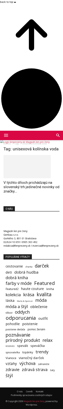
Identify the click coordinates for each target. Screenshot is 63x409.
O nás (20, 391)
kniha (50, 289)
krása (28, 294)
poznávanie (18, 335)
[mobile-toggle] (6, 135)
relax (48, 340)
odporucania (21, 318)
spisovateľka (13, 352)
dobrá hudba (26, 272)
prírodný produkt (23, 340)
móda (41, 300)
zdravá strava (35, 369)
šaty (52, 370)
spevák (22, 345)
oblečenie (38, 306)
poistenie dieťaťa (15, 329)
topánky (27, 352)
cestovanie (14, 266)
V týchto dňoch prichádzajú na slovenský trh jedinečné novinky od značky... (31, 186)
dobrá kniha (17, 278)
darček (42, 266)
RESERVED (10, 346)
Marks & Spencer (25, 301)
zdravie (12, 369)
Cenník (29, 391)
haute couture (32, 288)
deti (9, 272)
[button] (58, 135)
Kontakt (39, 391)
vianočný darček (31, 358)
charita (28, 266)
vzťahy (11, 363)
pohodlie (13, 324)
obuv (9, 312)
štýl (9, 375)
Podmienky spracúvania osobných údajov (31, 395)
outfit (43, 318)
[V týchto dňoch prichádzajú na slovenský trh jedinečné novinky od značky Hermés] (31, 166)
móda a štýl (17, 306)
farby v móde (19, 283)
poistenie (30, 324)
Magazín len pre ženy (34, 401)
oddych (22, 312)
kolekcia (13, 295)
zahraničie (43, 364)
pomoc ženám (36, 329)
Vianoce (11, 358)
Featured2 (12, 289)
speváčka (37, 345)
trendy (42, 351)
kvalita (44, 294)
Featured (44, 283)
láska (10, 300)
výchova (27, 363)
